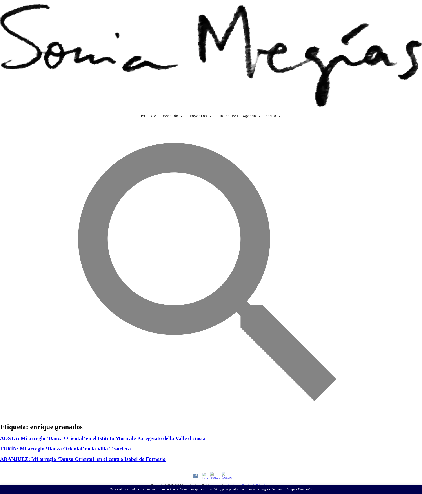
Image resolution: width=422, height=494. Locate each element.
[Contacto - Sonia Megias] (227, 475)
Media (270, 116)
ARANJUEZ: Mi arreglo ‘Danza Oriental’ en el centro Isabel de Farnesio (83, 459)
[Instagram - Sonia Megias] (205, 476)
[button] (211, 415)
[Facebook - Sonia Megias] (195, 476)
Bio (153, 116)
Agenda (249, 116)
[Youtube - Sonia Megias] (215, 475)
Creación (169, 116)
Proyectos (197, 116)
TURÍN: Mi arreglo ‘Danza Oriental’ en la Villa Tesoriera (65, 449)
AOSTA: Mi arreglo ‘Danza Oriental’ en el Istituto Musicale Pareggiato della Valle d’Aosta (103, 438)
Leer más (305, 489)
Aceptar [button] (292, 489)
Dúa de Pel (227, 116)
